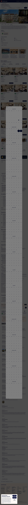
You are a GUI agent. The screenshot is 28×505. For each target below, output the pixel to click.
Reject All (14, 497)
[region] (9, 499)
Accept (14, 495)
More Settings (14, 499)
